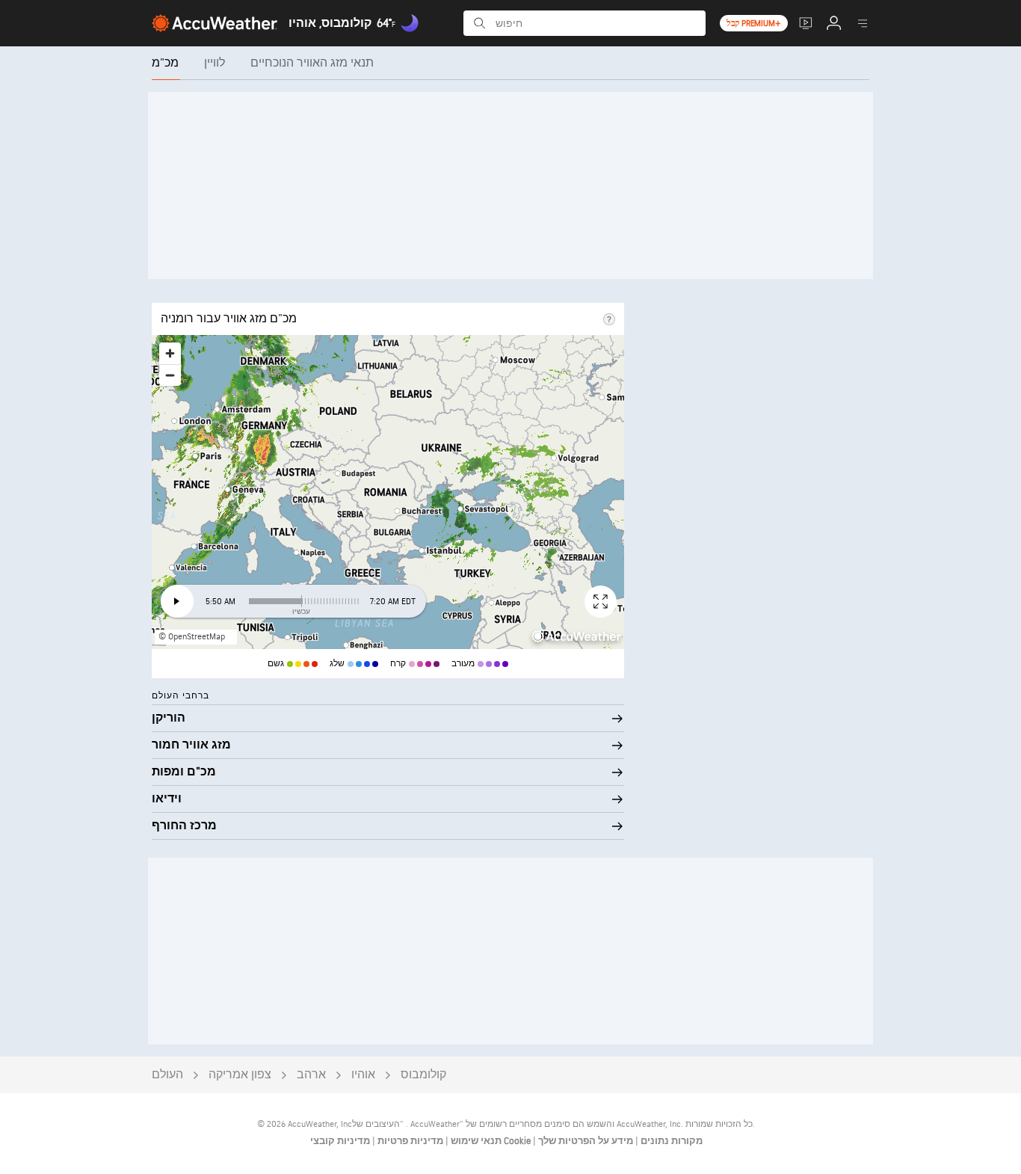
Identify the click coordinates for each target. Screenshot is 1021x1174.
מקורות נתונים (672, 1141)
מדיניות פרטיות (409, 1141)
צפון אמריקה (240, 1075)
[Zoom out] (170, 375)
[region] (388, 492)
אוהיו (363, 1075)
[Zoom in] (170, 353)
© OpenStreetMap (191, 636)
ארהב (311, 1075)
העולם (167, 1075)
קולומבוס (423, 1075)
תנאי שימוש (475, 1141)
